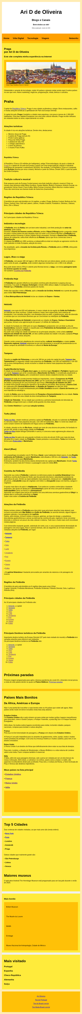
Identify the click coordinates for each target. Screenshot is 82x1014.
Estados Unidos (13, 774)
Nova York (9, 833)
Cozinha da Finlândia (22, 271)
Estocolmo (17, 441)
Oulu (7, 545)
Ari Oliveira (41, 996)
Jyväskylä (9, 553)
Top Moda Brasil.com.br (41, 1007)
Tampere (68, 359)
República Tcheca (19, 109)
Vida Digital (18, 38)
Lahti (7, 549)
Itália (7, 787)
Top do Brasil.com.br (41, 1003)
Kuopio (8, 560)
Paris (7, 837)
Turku (73, 457)
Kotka (7, 568)
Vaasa (7, 564)
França (8, 778)
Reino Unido (11, 783)
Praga (6, 165)
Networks (73, 38)
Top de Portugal (41, 1000)
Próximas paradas (56, 682)
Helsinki (7, 310)
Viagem (45, 38)
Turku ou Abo (9, 420)
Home (6, 38)
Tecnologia (32, 38)
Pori (6, 557)
